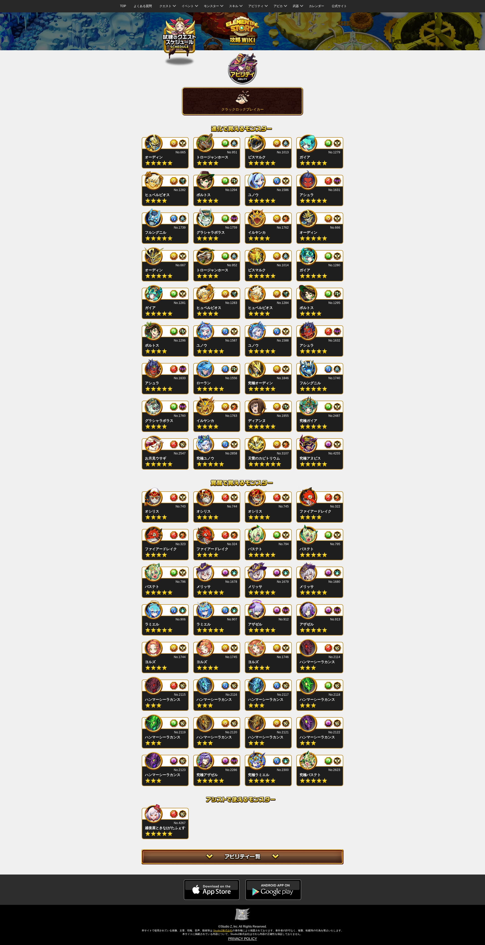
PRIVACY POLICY (242, 939)
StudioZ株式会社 (222, 930)
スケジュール (179, 38)
